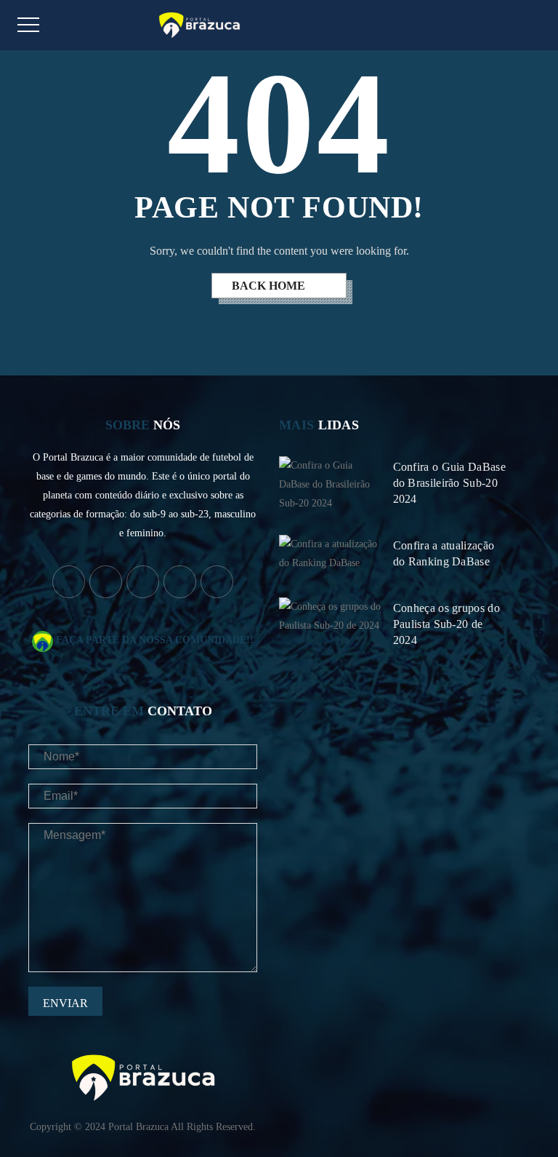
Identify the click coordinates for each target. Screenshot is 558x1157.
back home (270, 285)
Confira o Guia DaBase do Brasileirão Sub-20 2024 (449, 483)
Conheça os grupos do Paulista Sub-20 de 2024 (446, 624)
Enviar (65, 1003)
